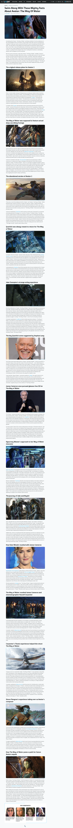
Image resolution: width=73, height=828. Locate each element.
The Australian (23, 159)
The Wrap (17, 480)
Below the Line (18, 630)
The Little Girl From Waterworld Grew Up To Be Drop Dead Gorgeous (20, 819)
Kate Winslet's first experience (12, 570)
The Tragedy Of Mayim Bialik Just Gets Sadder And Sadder (10, 818)
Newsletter (68, 1)
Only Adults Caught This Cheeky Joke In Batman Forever (40, 818)
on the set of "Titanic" (23, 576)
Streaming (28, 1)
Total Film (18, 211)
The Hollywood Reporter (31, 729)
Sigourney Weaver (10, 469)
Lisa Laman (7, 13)
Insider (30, 375)
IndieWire (27, 417)
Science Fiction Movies (13, 5)
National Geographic (29, 151)
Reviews (44, 1)
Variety (14, 105)
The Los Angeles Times (29, 572)
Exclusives (14, 1)
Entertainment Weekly (24, 526)
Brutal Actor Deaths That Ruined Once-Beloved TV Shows (30, 818)
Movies (20, 1)
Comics (39, 1)
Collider (33, 97)
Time (43, 110)
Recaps (34, 1)
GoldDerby (18, 319)
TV (24, 1)
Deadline (16, 267)
